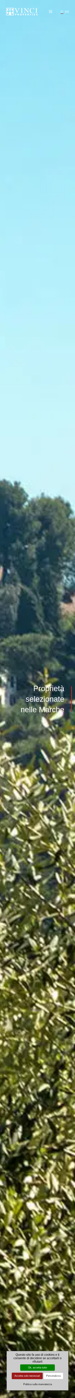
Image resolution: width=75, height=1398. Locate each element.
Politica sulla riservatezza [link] (37, 1384)
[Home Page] (22, 12)
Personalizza (53, 1375)
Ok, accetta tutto (37, 1367)
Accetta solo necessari (27, 1375)
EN (67, 11)
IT (62, 11)
